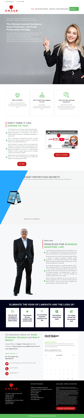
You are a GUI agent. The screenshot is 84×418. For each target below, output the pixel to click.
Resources (72, 9)
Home (32, 9)
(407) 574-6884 (21, 1)
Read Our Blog (34, 394)
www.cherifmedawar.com (37, 397)
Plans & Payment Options (62, 9)
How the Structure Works (41, 9)
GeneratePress (52, 416)
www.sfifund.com (35, 399)
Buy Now (21, 164)
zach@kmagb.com (10, 1)
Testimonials (52, 9)
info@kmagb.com (9, 397)
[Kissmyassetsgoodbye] (11, 8)
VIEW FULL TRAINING (62, 155)
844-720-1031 (9, 398)
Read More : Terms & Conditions (66, 408)
